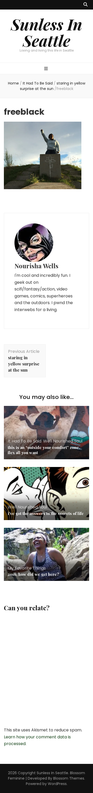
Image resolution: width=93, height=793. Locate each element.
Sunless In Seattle (46, 32)
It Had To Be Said (38, 83)
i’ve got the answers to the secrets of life (46, 513)
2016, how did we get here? (33, 574)
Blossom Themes (68, 778)
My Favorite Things (27, 568)
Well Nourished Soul (62, 441)
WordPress (57, 783)
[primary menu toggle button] (46, 68)
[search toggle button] (85, 4)
